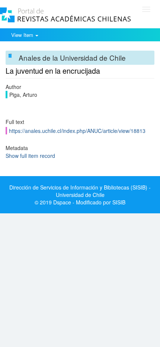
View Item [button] (23, 34)
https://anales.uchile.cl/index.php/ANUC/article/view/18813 (77, 130)
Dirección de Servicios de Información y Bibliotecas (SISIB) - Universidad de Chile (80, 191)
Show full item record (30, 155)
